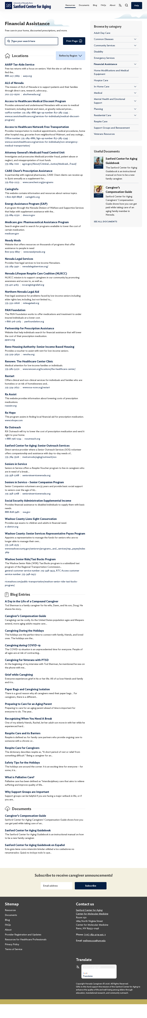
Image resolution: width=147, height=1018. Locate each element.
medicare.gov (12, 233)
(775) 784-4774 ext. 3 (95, 934)
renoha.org (28, 354)
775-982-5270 (12, 369)
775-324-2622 (12, 387)
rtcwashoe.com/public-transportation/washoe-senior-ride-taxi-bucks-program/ (41, 583)
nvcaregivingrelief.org (33, 284)
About (112, 5)
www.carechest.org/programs (38, 182)
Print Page (72, 41)
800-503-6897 (12, 251)
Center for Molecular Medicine (92, 913)
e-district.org (11, 526)
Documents (84, 5)
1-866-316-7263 (13, 321)
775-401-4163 (12, 284)
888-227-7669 (12, 75)
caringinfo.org (32, 196)
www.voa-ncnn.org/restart (36, 387)
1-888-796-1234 (13, 438)
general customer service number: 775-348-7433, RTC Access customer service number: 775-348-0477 (42, 572)
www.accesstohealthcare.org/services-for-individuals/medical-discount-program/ (42, 118)
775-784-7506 (12, 456)
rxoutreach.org (32, 438)
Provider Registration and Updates (23, 934)
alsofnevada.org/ (32, 94)
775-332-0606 (12, 303)
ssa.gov (26, 512)
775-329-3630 (12, 354)
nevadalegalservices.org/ (35, 266)
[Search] (126, 5)
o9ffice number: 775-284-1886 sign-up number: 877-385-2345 (36, 112)
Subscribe (90, 885)
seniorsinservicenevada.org (36, 475)
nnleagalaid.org (31, 303)
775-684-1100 (12, 163)
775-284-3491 (12, 266)
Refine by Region (68, 55)
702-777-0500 (12, 94)
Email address (50, 885)
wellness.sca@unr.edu (94, 940)
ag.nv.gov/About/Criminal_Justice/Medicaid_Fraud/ (49, 163)
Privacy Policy (12, 944)
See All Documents (105, 221)
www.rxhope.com (14, 420)
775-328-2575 (12, 544)
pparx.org (10, 339)
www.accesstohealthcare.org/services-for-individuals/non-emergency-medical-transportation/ (41, 143)
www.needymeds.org (34, 251)
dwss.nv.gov (29, 215)
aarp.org (27, 75)
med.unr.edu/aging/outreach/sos (39, 456)
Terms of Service (13, 949)
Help (136, 5)
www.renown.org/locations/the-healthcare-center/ (49, 369)
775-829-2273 (12, 182)
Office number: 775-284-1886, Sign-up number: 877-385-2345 (36, 138)
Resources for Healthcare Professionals (25, 939)
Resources (70, 5)
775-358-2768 (12, 475)
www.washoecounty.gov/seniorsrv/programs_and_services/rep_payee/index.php (45, 550)
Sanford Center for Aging (89, 910)
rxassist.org (11, 405)
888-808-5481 (12, 512)
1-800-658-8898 (13, 196)
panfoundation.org (34, 321)
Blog (95, 5)
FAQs (103, 5)
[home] (28, 5)
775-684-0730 (12, 215)
